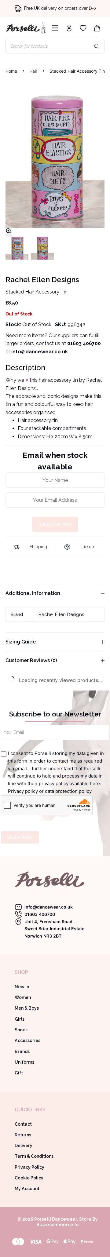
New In (22, 986)
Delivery (23, 1145)
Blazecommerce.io (57, 1224)
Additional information (33, 593)
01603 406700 (84, 343)
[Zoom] (9, 232)
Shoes (21, 1029)
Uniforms (24, 1062)
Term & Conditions (34, 1156)
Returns (23, 1134)
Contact (23, 1124)
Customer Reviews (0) (31, 660)
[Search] (97, 46)
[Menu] (53, 28)
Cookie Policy (29, 1177)
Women (23, 997)
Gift (19, 1072)
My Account (27, 1188)
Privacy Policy (29, 1167)
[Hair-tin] (55, 154)
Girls (19, 1019)
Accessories (27, 1040)
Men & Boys (27, 1008)
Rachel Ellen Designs (61, 614)
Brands (22, 1051)
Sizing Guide (21, 642)
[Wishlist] (83, 28)
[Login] (69, 28)
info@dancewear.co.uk (48, 906)
